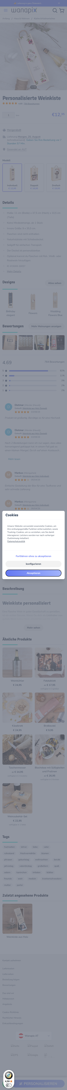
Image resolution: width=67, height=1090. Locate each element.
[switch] (9, 1085)
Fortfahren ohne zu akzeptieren (33, 556)
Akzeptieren (33, 573)
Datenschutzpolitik (16, 541)
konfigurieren (33, 564)
